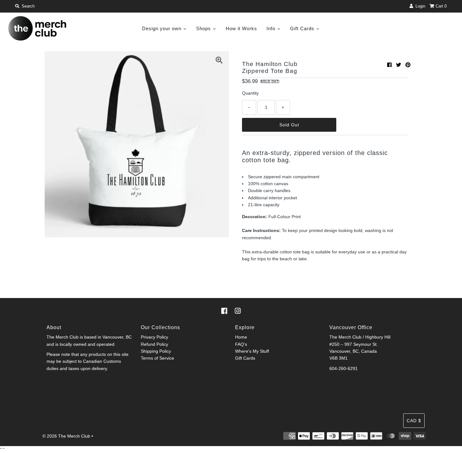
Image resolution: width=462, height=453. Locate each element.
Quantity (250, 93)
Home (241, 337)
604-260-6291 (343, 368)
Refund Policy (154, 344)
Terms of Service (157, 358)
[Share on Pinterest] (407, 65)
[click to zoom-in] (219, 61)
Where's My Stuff (252, 351)
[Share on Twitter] (398, 65)
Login (419, 6)
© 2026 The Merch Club (66, 436)
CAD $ (414, 420)
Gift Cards (245, 358)
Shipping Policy (156, 351)
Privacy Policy (154, 337)
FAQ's (241, 344)
